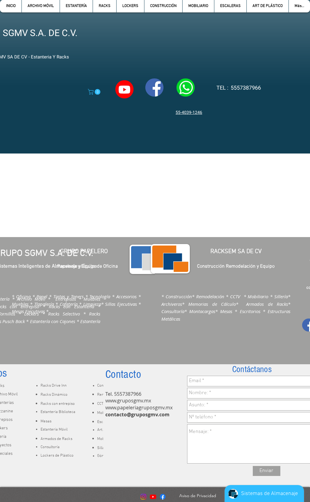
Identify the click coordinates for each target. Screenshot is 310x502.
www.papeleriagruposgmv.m (137, 407)
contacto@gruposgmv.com (137, 414)
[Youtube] (153, 496)
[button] (76, 6)
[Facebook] (163, 496)
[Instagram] (143, 496)
